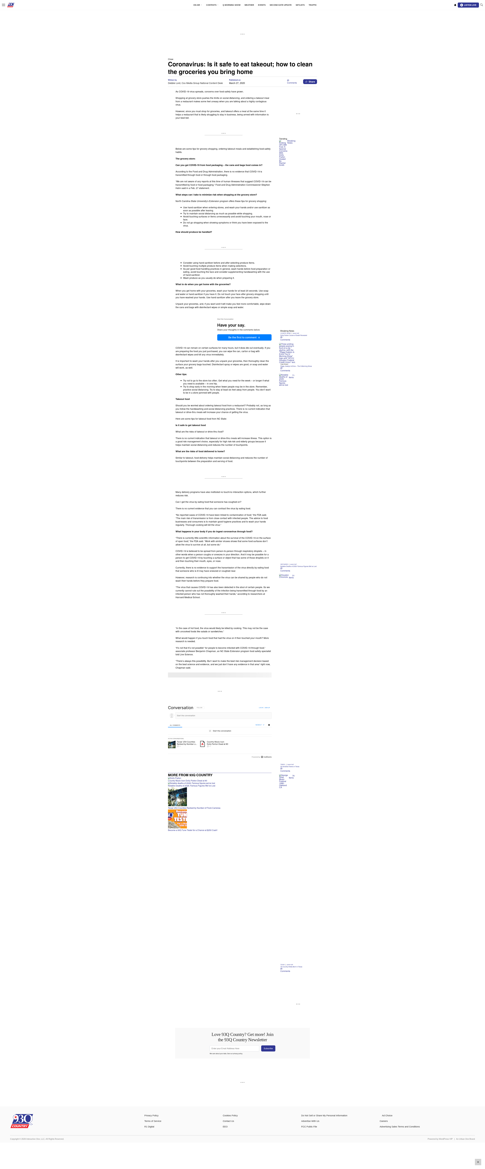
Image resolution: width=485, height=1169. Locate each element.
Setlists (300, 5)
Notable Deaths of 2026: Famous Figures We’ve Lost (298, 566)
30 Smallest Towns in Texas (289, 766)
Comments (292, 82)
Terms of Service (152, 1121)
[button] (242, 59)
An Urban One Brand (465, 1139)
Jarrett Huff (296, 333)
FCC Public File (309, 1126)
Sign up (267, 707)
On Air (196, 5)
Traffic (313, 5)
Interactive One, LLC (35, 1139)
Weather (249, 5)
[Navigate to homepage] (14, 5)
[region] (220, 732)
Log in (261, 707)
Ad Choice (387, 1115)
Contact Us (228, 1121)
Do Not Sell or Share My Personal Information (324, 1115)
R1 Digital (149, 1126)
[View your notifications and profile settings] (455, 5)
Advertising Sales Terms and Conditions (400, 1126)
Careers (384, 1121)
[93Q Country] (21, 1127)
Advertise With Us (310, 1121)
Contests (211, 5)
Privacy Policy (151, 1115)
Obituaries (284, 564)
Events (262, 5)
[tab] (175, 725)
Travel (282, 764)
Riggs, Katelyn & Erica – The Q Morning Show (296, 366)
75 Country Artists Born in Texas (291, 967)
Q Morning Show (231, 5)
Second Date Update (281, 5)
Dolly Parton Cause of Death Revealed (293, 335)
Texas (282, 965)
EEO (225, 1126)
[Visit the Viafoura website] (266, 757)
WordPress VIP (446, 1139)
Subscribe (268, 1048)
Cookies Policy (230, 1115)
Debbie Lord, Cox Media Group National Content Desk (195, 83)
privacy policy (237, 1053)
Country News (285, 333)
